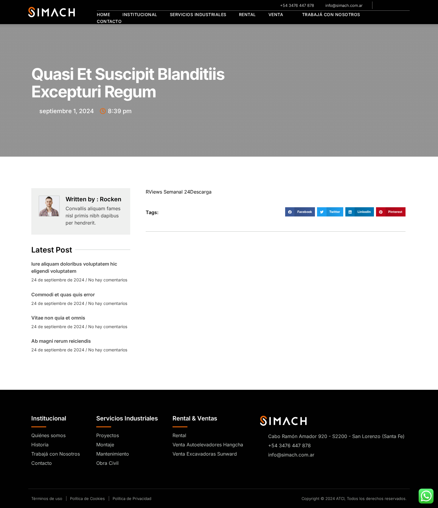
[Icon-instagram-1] (390, 5)
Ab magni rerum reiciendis (61, 341)
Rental (247, 14)
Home (103, 14)
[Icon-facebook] (382, 5)
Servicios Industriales (198, 14)
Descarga (201, 192)
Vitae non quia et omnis (58, 318)
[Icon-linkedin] (399, 5)
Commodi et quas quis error (63, 294)
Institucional (139, 14)
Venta (275, 14)
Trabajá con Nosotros (331, 14)
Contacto (109, 21)
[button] (300, 212)
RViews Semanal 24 (168, 192)
